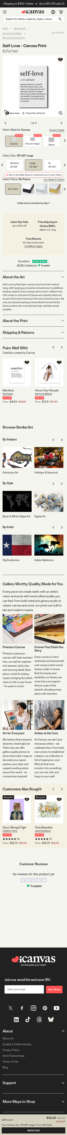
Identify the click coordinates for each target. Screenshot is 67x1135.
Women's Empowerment (14, 38)
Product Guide (56, 130)
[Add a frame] (12, 113)
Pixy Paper (8, 393)
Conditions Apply (33, 246)
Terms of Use (10, 1061)
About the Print (15, 320)
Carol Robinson (43, 830)
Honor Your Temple (47, 390)
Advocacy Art (20, 28)
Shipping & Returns (18, 332)
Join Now (54, 989)
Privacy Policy (11, 1050)
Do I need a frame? (54, 179)
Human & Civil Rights (12, 33)
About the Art (14, 277)
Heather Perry (10, 830)
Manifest (8, 390)
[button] (13, 141)
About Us (8, 1038)
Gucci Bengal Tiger (14, 827)
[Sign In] (53, 11)
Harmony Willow (43, 393)
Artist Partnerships (14, 1055)
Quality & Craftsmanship (17, 1044)
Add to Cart (33, 1130)
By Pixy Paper (10, 50)
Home (5, 28)
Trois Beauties (43, 827)
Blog (5, 1067)
